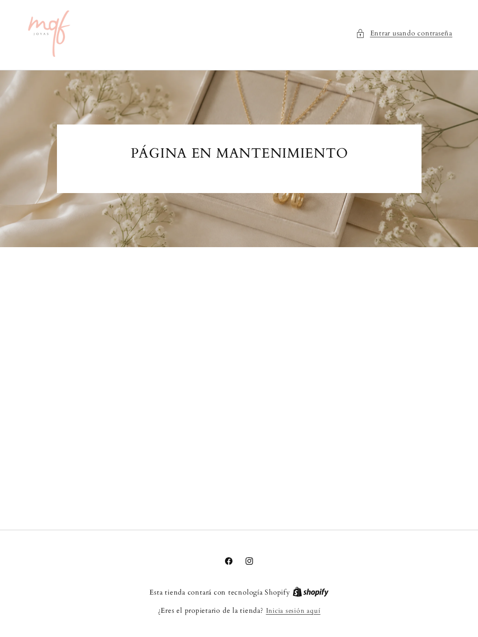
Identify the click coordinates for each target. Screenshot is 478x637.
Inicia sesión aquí (293, 610)
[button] (404, 34)
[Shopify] (311, 592)
